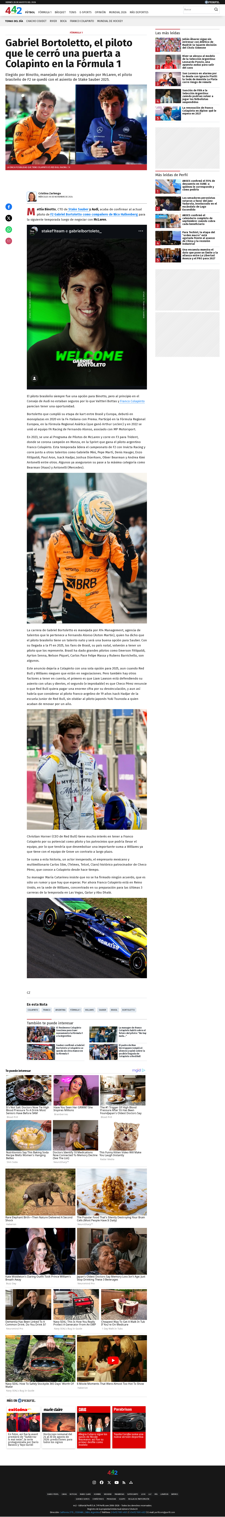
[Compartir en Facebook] (8, 206)
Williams (89, 1010)
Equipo (122, 1499)
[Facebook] (101, 1483)
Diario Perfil (53, 1494)
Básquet (60, 12)
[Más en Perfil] (26, 1401)
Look (143, 1494)
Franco (46, 1010)
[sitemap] (131, 1482)
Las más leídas (167, 33)
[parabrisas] (129, 1410)
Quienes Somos (82, 1499)
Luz (150, 1494)
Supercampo (132, 1494)
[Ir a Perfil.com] (212, 2)
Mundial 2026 (118, 12)
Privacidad (111, 1499)
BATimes (174, 1494)
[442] (112, 1472)
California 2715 (67, 1512)
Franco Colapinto (82, 21)
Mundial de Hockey (110, 21)
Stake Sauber (78, 209)
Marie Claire (85, 1494)
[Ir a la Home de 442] (13, 13)
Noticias (73, 1494)
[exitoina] (23, 1410)
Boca (63, 21)
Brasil (114, 1010)
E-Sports (86, 12)
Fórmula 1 (44, 12)
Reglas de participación (138, 1499)
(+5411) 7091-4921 (119, 1512)
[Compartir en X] (8, 218)
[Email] (8, 241)
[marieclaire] (58, 1410)
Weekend (108, 1494)
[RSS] (124, 1483)
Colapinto (33, 1010)
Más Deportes (139, 12)
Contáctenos (98, 1499)
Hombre (97, 1494)
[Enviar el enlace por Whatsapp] (8, 229)
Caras (64, 1494)
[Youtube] (117, 1483)
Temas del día (14, 21)
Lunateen (164, 1494)
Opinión (100, 12)
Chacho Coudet (36, 21)
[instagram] (94, 1483)
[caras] (93, 1410)
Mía (156, 1494)
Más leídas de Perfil (171, 175)
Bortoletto (128, 1010)
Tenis (72, 12)
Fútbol (30, 12)
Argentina (60, 1010)
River (53, 21)
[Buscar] (216, 9)
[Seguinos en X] (109, 1483)
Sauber (102, 1010)
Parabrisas (119, 1494)
